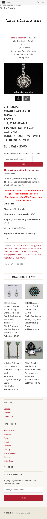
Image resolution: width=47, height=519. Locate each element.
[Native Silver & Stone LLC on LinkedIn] (12, 467)
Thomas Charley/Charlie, (15, 170)
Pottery (7, 450)
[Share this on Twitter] (11, 264)
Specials (7, 434)
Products (22, 38)
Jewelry (7, 442)
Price (6, 438)
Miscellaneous (10, 453)
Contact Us (8, 416)
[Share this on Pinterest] (17, 264)
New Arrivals (29, 255)
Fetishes (7, 446)
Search (7, 409)
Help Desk (8, 461)
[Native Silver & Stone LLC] (23, 20)
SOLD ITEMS (20, 258)
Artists (7, 457)
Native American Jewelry (24, 245)
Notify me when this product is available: (22, 153)
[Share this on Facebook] (14, 264)
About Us (7, 413)
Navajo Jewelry (31, 252)
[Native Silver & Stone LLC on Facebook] (5, 467)
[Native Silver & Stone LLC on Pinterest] (9, 467)
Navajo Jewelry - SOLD (13, 255)
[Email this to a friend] (21, 264)
